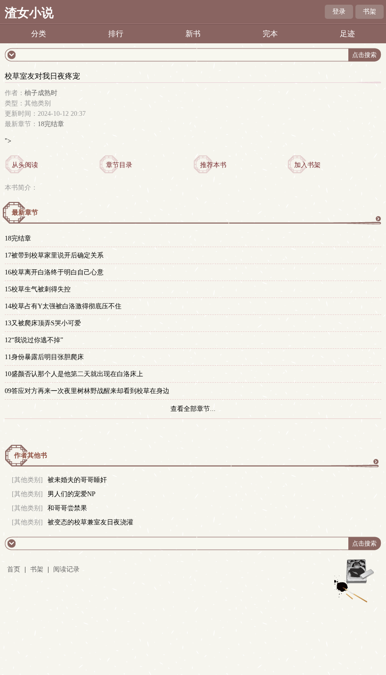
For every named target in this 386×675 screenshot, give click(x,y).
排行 (115, 34)
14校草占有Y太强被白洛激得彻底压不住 (63, 306)
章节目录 (119, 165)
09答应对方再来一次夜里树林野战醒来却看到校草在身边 (87, 390)
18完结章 (51, 124)
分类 (38, 34)
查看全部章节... (193, 408)
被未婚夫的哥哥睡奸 (77, 479)
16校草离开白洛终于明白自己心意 (54, 272)
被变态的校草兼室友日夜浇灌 (90, 522)
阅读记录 (66, 569)
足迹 (347, 34)
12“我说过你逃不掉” (34, 340)
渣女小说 (29, 13)
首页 (13, 569)
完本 (270, 34)
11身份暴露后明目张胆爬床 (44, 357)
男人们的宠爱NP (72, 494)
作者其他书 (30, 455)
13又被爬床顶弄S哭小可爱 (43, 323)
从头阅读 (25, 165)
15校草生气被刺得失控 (38, 289)
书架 (369, 11)
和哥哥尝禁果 (67, 508)
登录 (339, 11)
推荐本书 (213, 165)
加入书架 (307, 165)
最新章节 (25, 212)
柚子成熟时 (40, 92)
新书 (193, 34)
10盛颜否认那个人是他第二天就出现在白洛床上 (74, 374)
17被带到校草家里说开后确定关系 (54, 255)
